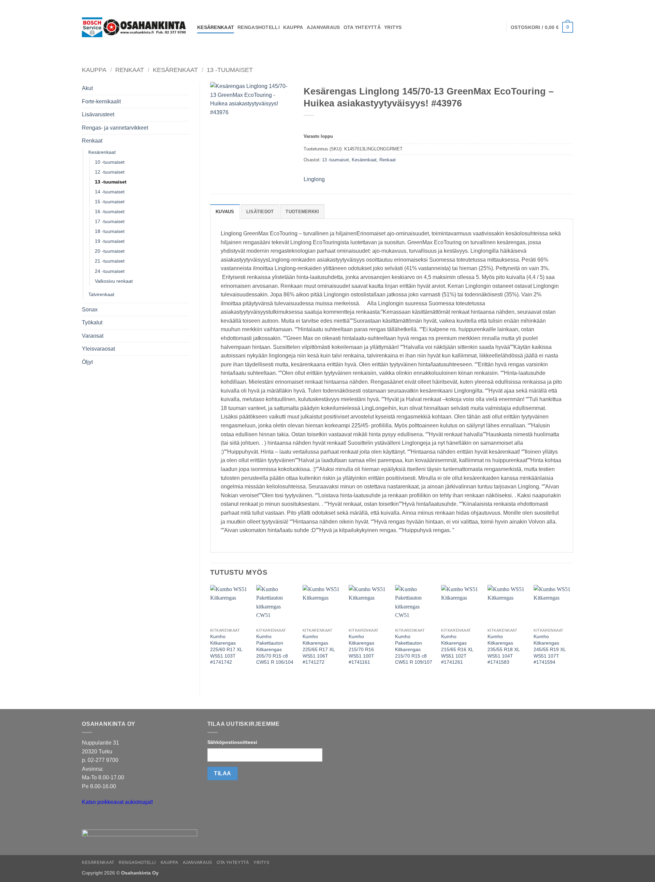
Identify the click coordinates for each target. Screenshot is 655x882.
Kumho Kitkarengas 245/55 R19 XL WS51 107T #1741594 (550, 649)
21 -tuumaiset (110, 261)
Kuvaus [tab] (225, 211)
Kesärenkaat (175, 69)
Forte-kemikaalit (101, 101)
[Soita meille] (100, 819)
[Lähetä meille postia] (88, 819)
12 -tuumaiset (110, 172)
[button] (542, 27)
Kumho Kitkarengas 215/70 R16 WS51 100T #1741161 (361, 649)
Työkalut (92, 322)
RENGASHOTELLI (258, 27)
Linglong (314, 179)
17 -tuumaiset (110, 221)
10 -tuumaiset (110, 162)
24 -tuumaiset (110, 271)
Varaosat (92, 336)
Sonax (90, 309)
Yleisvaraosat (98, 349)
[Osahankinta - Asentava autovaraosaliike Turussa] (134, 27)
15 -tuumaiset (110, 201)
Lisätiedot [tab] (260, 211)
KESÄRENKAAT (215, 27)
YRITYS (393, 27)
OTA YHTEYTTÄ (362, 27)
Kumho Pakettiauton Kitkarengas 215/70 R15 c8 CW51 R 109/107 (413, 649)
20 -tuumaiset (110, 251)
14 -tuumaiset (110, 191)
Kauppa (94, 69)
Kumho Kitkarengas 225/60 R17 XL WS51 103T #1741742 (226, 649)
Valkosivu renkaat (114, 281)
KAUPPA (293, 27)
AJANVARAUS (323, 27)
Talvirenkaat (101, 294)
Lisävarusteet (98, 114)
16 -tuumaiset (110, 211)
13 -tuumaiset (230, 69)
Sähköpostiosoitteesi (232, 742)
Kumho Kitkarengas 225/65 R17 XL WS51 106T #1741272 (319, 649)
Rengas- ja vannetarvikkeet (115, 128)
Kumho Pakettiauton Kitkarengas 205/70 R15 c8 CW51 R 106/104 (274, 649)
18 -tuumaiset (110, 231)
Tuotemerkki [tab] (302, 211)
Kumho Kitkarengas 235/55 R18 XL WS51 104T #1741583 (503, 649)
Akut (87, 88)
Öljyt (87, 362)
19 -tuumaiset (110, 241)
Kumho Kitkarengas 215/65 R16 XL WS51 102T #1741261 (457, 649)
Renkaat (129, 69)
